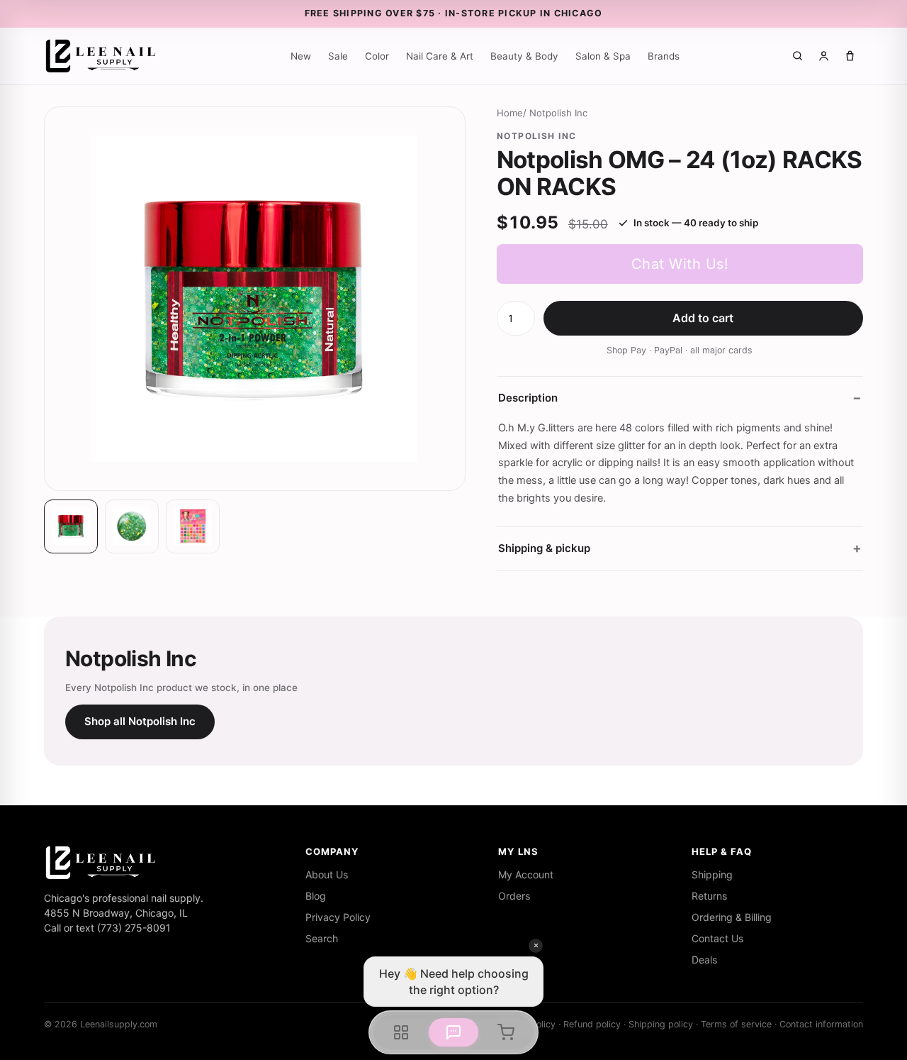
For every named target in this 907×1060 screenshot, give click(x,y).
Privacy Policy (338, 917)
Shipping (712, 874)
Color (377, 56)
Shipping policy (661, 1024)
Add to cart (702, 318)
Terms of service (736, 1024)
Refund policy (592, 1024)
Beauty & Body (524, 56)
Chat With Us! (680, 263)
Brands (664, 56)
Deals (704, 960)
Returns (709, 896)
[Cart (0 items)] (850, 55)
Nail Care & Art (439, 56)
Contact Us (717, 938)
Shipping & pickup (544, 548)
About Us (326, 874)
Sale (338, 56)
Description (528, 397)
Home (510, 112)
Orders (514, 896)
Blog (315, 896)
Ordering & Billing (732, 917)
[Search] (797, 55)
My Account (525, 874)
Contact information (821, 1024)
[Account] (824, 55)
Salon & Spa (603, 56)
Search (321, 938)
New (301, 56)
